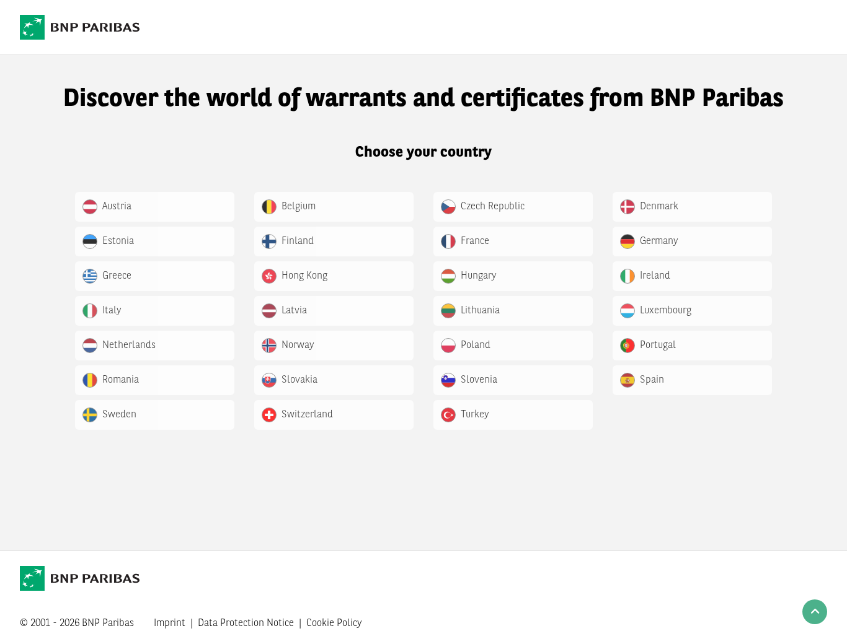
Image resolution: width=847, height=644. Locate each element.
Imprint (169, 624)
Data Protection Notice (246, 624)
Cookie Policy (334, 624)
